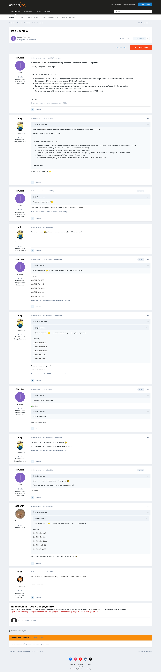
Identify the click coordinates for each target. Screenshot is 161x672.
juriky (19, 118)
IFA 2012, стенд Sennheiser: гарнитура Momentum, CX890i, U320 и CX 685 (58, 577)
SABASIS (19, 506)
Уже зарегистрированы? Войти (123, 4)
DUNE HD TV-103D (37, 280)
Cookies (88, 664)
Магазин (47, 12)
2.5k (21, 77)
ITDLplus (26, 37)
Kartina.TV (80, 667)
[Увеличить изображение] (50, 171)
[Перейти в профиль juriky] (20, 126)
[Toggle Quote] (34, 124)
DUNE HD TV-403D (38, 288)
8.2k (21, 591)
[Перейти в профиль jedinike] (20, 579)
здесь (81, 208)
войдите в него (95, 609)
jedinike (20, 572)
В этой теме (140, 11)
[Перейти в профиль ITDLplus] (13, 38)
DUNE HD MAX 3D (37, 292)
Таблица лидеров (68, 17)
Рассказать (125, 38)
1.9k (20, 137)
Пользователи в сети (50, 17)
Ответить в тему (141, 48)
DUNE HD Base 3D (37, 296)
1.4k (20, 525)
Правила (21, 17)
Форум (11, 17)
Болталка (33, 39)
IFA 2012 (42, 63)
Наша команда (33, 17)
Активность (28, 12)
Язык (72, 664)
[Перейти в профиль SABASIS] (20, 514)
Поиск (38, 12)
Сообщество (15, 12)
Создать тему (121, 48)
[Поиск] (149, 11)
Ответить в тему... (30, 620)
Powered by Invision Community (80, 669)
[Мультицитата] (32, 109)
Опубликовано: (42, 58)
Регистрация (145, 4)
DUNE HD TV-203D (37, 284)
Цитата (38, 109)
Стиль (79, 664)
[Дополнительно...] (148, 58)
